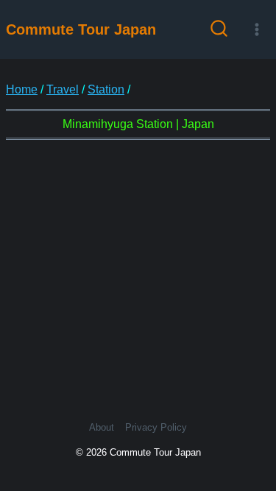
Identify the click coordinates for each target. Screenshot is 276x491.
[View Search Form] (219, 29)
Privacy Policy (156, 427)
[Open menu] (256, 29)
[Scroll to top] (252, 423)
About (101, 427)
